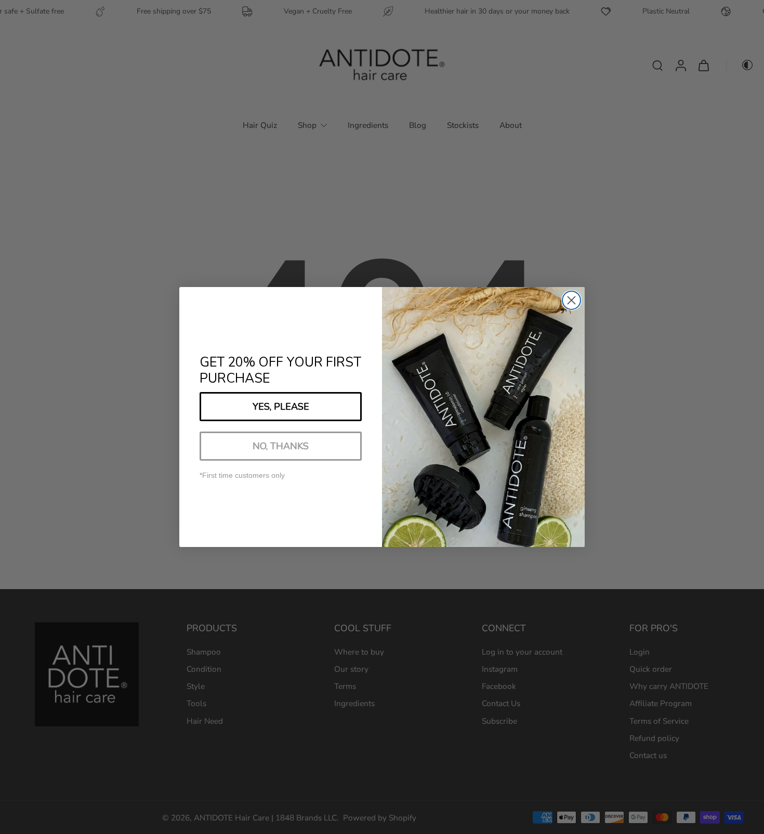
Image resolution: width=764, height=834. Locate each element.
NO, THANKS (281, 446)
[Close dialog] (571, 300)
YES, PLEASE (281, 406)
